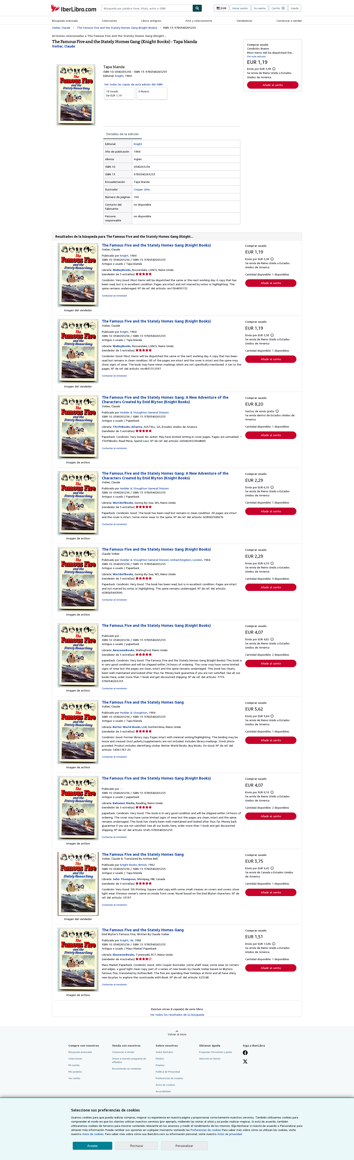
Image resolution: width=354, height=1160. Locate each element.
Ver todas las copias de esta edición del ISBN (133, 84)
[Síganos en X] (245, 1062)
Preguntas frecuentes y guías (215, 1052)
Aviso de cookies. (93, 1134)
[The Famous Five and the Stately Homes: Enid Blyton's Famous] (78, 991)
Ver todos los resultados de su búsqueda (177, 1014)
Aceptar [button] (92, 1146)
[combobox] (147, 8)
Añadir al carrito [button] (273, 85)
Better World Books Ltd (129, 727)
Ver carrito (74, 1078)
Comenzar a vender (289, 20)
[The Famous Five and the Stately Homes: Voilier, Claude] (78, 306)
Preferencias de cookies (206, 1130)
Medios (160, 1058)
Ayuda (294, 8)
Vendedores (244, 20)
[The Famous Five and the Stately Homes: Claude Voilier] (78, 610)
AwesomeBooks (123, 650)
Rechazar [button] (136, 1146)
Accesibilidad (163, 1091)
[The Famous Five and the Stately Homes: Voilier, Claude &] (78, 915)
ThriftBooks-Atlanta (127, 426)
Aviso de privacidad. (230, 1134)
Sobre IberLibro (164, 1052)
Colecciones (109, 20)
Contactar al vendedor (114, 295)
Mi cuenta (73, 1065)
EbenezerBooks (123, 954)
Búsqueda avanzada (65, 20)
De (114, 93)
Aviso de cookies (165, 1084)
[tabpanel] (171, 182)
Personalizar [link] (184, 1146)
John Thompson (124, 879)
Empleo (160, 1065)
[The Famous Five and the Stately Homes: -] (78, 686)
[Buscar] (197, 8)
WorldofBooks (123, 502)
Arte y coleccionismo (198, 20)
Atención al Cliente (209, 1058)
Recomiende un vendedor (126, 1068)
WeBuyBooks (122, 270)
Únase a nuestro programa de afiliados (129, 1060)
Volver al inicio (177, 1034)
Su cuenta (260, 8)
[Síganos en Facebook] (245, 1053)
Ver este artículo (256, 56)
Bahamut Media (123, 803)
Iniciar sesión (240, 8)
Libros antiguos (151, 20)
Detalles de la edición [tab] (122, 134)
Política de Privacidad (168, 1071)
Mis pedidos (75, 1071)
